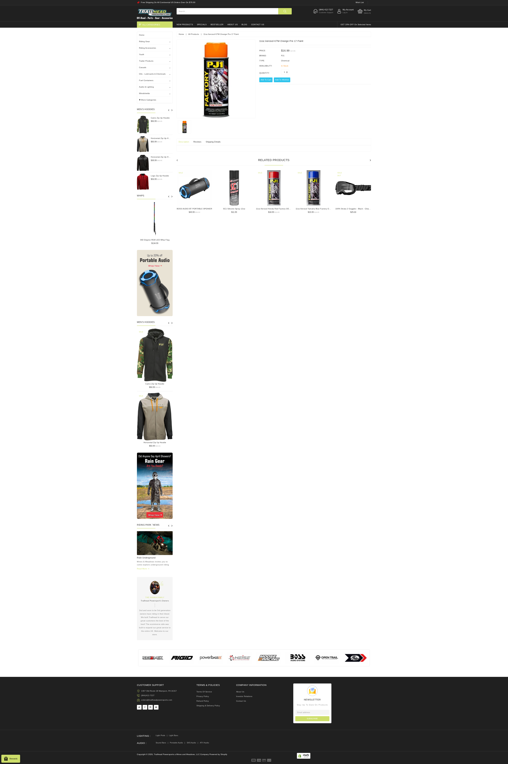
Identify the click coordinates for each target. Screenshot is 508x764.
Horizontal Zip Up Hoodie (162, 138)
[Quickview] (161, 354)
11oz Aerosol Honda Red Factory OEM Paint (276, 209)
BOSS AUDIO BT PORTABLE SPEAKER (194, 209)
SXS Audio (191, 743)
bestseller (217, 24)
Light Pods (160, 735)
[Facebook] (145, 707)
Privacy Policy (202, 696)
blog (244, 24)
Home (141, 35)
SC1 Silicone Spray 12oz (234, 209)
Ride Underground (146, 558)
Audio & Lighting (146, 87)
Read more (142, 569)
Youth (141, 54)
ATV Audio (204, 743)
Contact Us (241, 701)
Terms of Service (204, 692)
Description (184, 142)
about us (232, 24)
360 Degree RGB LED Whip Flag (154, 240)
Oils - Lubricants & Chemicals (152, 74)
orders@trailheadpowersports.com (156, 700)
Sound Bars (161, 743)
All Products (193, 34)
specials (202, 24)
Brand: (263, 56)
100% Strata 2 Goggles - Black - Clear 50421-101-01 (359, 209)
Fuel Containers (146, 80)
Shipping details (213, 142)
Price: (262, 51)
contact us (257, 24)
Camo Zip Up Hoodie (160, 118)
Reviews (197, 142)
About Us (240, 692)
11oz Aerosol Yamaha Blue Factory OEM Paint (316, 209)
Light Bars (173, 735)
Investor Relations (244, 696)
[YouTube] (156, 707)
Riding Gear (144, 41)
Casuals (142, 67)
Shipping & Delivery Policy (208, 706)
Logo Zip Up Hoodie (160, 176)
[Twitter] (139, 707)
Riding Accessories (147, 48)
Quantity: (264, 73)
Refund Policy (202, 701)
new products (185, 24)
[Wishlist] (154, 354)
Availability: (265, 66)
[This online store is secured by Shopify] (303, 755)
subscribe (312, 719)
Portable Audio (176, 743)
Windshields (144, 93)
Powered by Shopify (218, 754)
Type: (262, 61)
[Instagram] (150, 707)
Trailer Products (146, 61)
